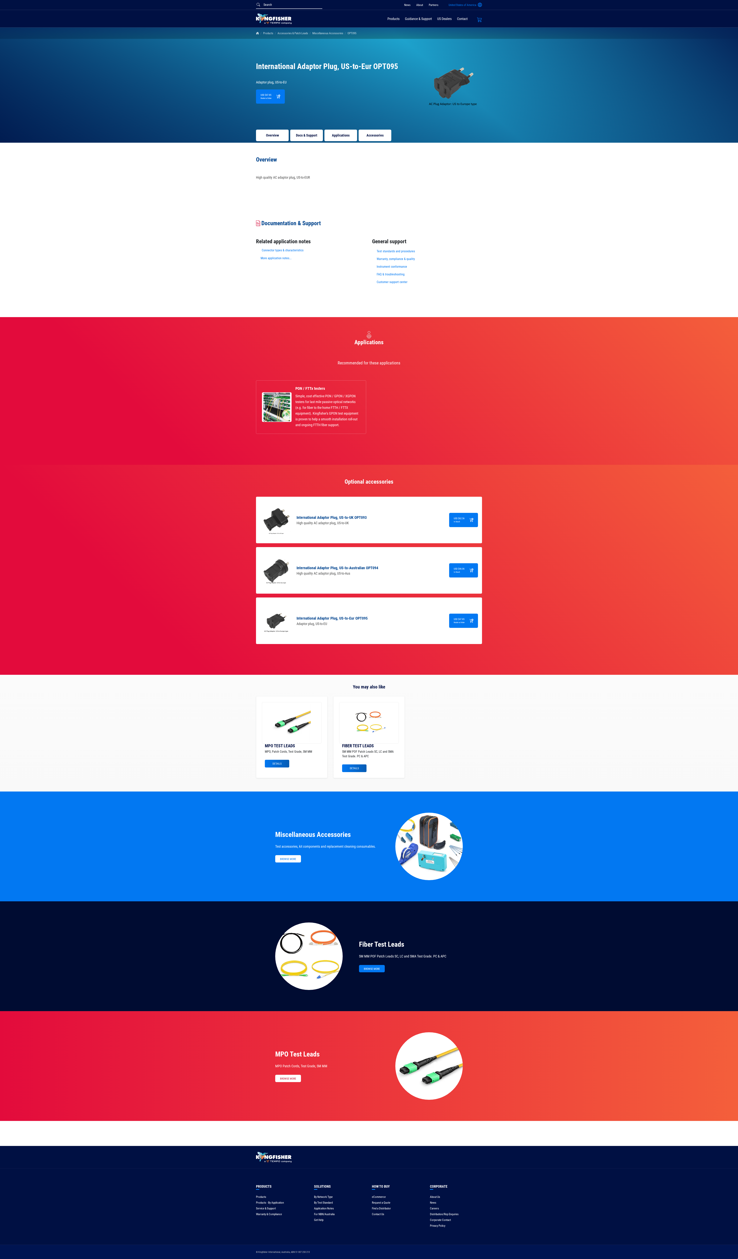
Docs (306, 135)
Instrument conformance (392, 266)
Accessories (375, 135)
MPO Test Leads (297, 1054)
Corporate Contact (440, 1220)
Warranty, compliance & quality (396, 259)
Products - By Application (270, 1202)
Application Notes (324, 1208)
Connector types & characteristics (282, 250)
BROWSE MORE (288, 859)
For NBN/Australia (324, 1214)
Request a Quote (381, 1202)
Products (393, 19)
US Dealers (444, 19)
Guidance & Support (418, 19)
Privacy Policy (437, 1225)
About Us (435, 1197)
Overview (272, 135)
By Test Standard (323, 1202)
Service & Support (266, 1208)
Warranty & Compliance (269, 1214)
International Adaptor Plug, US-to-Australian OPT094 (337, 568)
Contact (462, 19)
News (407, 5)
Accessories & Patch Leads (293, 33)
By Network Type (323, 1197)
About (419, 5)
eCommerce (379, 1197)
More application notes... (276, 258)
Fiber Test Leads (381, 944)
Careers (434, 1208)
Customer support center (392, 282)
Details (277, 763)
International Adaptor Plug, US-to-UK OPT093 (332, 517)
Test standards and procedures (396, 251)
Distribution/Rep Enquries (444, 1214)
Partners (433, 5)
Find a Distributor (381, 1208)
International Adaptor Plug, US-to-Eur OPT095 (332, 618)
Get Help (318, 1220)
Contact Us (378, 1214)
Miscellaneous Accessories (327, 33)
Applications (341, 135)
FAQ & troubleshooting (391, 274)
